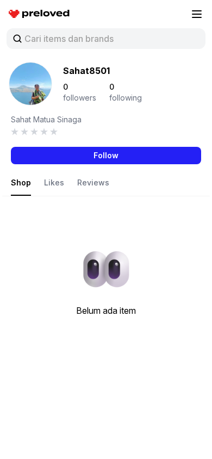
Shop (21, 182)
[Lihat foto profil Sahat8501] (30, 84)
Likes (54, 182)
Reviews (93, 182)
